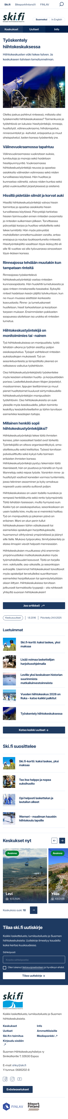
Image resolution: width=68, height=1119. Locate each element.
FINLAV (44, 4)
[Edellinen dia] (54, 841)
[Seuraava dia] (62, 841)
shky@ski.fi (19, 1065)
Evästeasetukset (18, 1089)
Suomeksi (41, 19)
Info (56, 29)
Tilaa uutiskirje (32, 976)
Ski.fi (8, 4)
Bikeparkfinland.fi (25, 4)
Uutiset (34, 29)
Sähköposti (9, 952)
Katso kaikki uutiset (32, 730)
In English (56, 19)
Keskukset (11, 29)
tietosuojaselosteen (33, 967)
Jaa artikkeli (31, 605)
